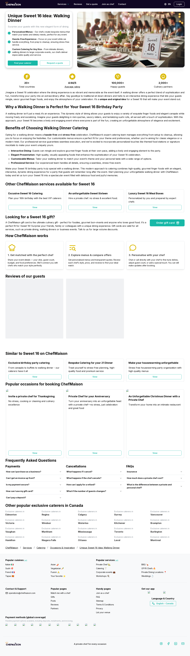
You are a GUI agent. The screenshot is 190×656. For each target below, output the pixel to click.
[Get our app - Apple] (154, 593)
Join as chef (108, 4)
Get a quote (92, 4)
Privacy (99, 608)
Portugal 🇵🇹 (154, 608)
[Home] (13, 4)
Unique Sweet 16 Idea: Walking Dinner (100, 547)
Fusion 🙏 (55, 572)
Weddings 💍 (147, 576)
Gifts (53, 597)
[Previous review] (9, 315)
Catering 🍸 (101, 568)
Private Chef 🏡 (103, 564)
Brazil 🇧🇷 (168, 608)
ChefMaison (11, 547)
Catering (41, 547)
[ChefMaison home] (13, 644)
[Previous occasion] (9, 201)
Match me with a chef (60, 593)
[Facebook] (168, 644)
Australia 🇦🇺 (167, 608)
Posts (53, 601)
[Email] (183, 644)
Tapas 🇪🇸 (9, 576)
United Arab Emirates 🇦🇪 (165, 608)
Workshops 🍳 (102, 576)
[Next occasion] (181, 201)
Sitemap (99, 601)
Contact (122, 4)
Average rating (72, 86)
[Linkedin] (175, 644)
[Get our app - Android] (170, 593)
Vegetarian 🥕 (57, 568)
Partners (54, 608)
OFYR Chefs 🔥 (148, 568)
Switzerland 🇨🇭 (157, 608)
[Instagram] (161, 644)
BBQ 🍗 (144, 564)
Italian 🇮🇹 (9, 564)
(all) (25, 560)
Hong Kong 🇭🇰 (170, 608)
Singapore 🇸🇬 (172, 608)
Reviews (78, 4)
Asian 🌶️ (55, 564)
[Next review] (181, 315)
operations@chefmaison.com (22, 593)
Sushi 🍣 (9, 568)
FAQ (98, 597)
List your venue (103, 612)
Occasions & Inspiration (62, 547)
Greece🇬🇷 (155, 608)
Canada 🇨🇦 (158, 608)
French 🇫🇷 (10, 572)
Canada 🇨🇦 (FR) (160, 608)
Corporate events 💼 (105, 572)
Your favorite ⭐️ (58, 576)
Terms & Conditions (105, 604)
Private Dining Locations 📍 (153, 572)
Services (27, 547)
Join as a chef (102, 593)
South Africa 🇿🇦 (162, 608)
